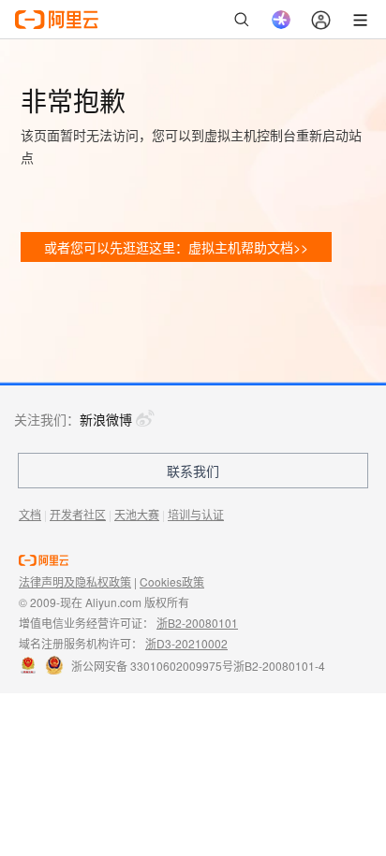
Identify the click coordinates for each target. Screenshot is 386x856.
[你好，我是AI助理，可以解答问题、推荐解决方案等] (281, 19)
